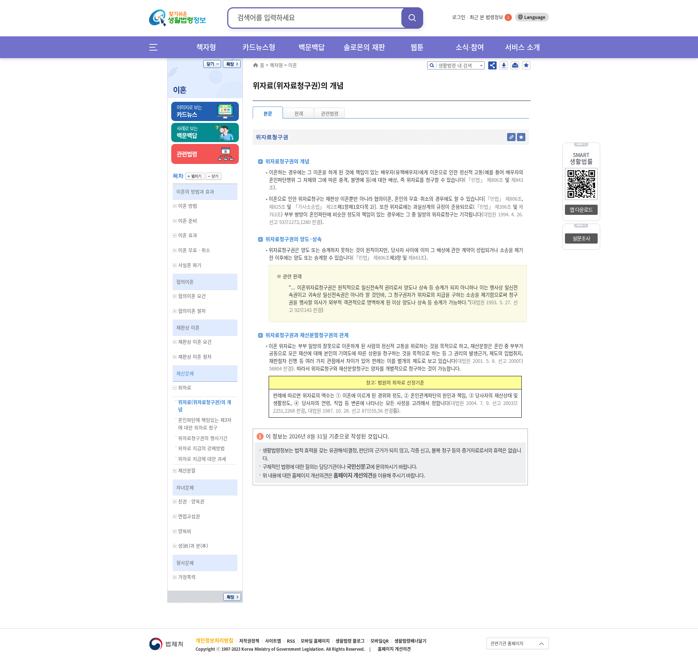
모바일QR (379, 641)
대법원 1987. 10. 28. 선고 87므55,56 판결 (350, 410)
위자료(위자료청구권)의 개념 (204, 405)
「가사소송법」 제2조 (315, 206)
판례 (298, 113)
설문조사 (581, 238)
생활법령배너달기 (410, 641)
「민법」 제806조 (484, 179)
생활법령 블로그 (350, 641)
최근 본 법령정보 (489, 16)
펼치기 (194, 176)
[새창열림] (166, 641)
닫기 (212, 64)
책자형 (206, 47)
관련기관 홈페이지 (507, 643)
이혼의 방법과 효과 (195, 191)
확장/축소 (232, 64)
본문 (268, 113)
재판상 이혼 (188, 327)
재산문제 (185, 373)
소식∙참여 (470, 47)
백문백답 (311, 47)
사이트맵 (273, 641)
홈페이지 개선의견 (394, 649)
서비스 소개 (522, 47)
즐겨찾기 (526, 65)
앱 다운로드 (581, 209)
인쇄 (515, 65)
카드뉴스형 (258, 47)
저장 (504, 65)
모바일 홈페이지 (315, 641)
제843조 (416, 257)
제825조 (277, 206)
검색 (412, 17)
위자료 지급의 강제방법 (201, 448)
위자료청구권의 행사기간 (203, 437)
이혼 (179, 89)
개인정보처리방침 (214, 640)
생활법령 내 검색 (455, 65)
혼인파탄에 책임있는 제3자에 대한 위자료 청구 (205, 423)
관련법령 (329, 113)
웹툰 (417, 47)
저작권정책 (249, 641)
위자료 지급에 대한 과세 (202, 458)
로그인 (458, 16)
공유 (492, 65)
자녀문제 (185, 487)
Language (534, 17)
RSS (291, 641)
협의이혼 (185, 281)
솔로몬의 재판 (364, 47)
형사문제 (185, 562)
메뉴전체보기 (155, 47)
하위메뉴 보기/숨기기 (175, 206)
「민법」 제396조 (493, 206)
